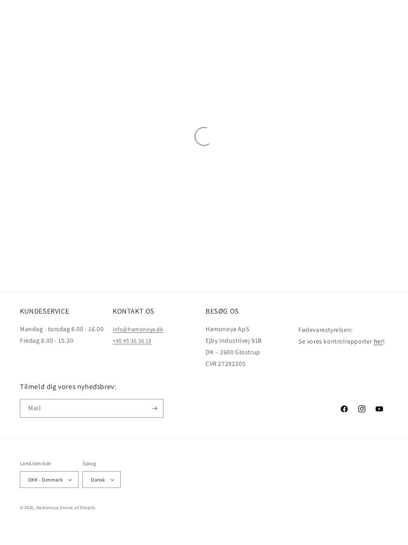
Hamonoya (47, 507)
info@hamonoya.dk (138, 329)
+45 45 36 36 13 (132, 340)
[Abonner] (154, 408)
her (378, 341)
